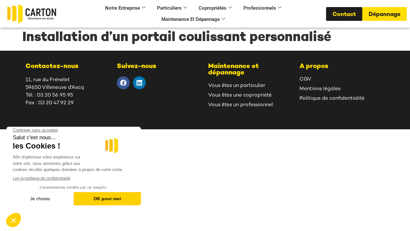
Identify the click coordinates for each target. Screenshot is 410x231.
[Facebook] (123, 82)
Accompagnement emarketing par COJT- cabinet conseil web (205, 122)
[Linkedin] (139, 82)
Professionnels (259, 8)
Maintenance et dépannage (190, 19)
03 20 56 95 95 (55, 95)
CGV (305, 79)
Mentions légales (319, 89)
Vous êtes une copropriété (240, 95)
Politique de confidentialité (332, 98)
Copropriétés (212, 8)
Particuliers (169, 8)
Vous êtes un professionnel (240, 105)
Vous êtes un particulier (236, 86)
